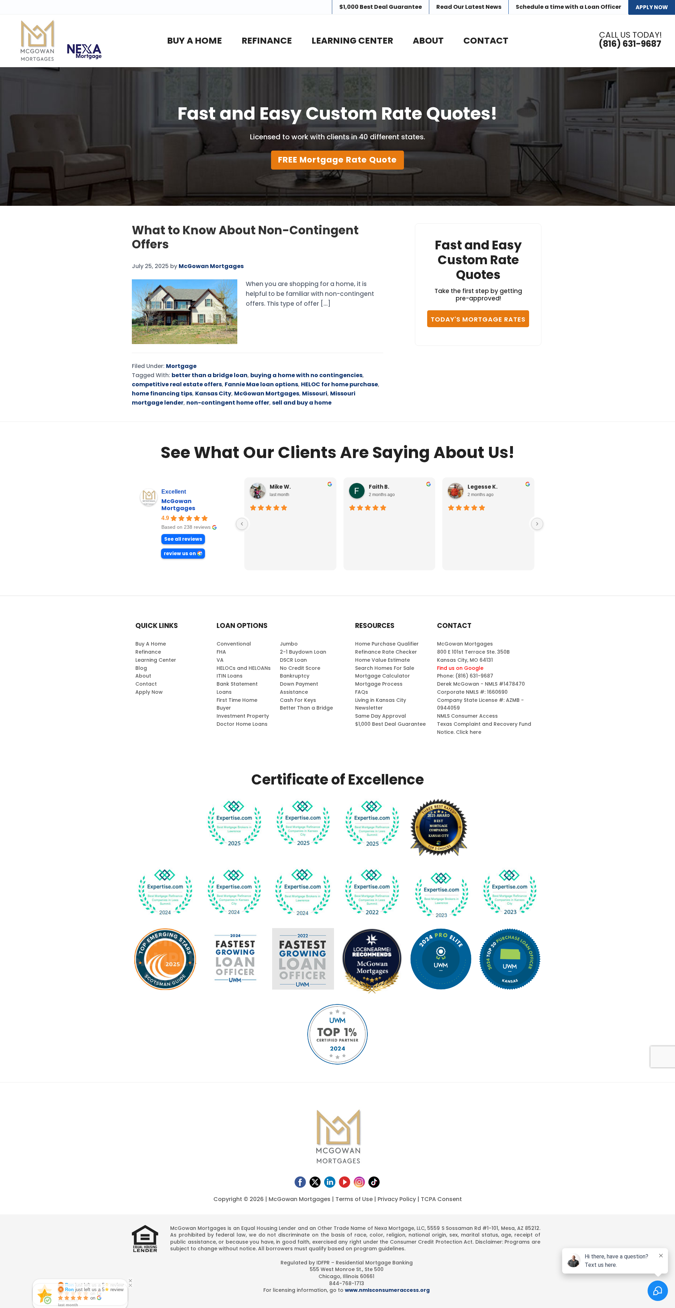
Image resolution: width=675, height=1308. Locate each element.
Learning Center (155, 659)
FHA (221, 651)
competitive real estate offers (177, 384)
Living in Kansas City (380, 700)
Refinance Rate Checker (386, 651)
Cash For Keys (298, 700)
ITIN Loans (230, 675)
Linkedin (329, 1182)
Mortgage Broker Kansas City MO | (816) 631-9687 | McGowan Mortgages (36, 40)
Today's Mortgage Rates (478, 319)
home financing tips (162, 393)
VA (220, 659)
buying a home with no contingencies (306, 375)
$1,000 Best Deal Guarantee (390, 724)
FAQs (361, 692)
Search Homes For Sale (384, 668)
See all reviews (183, 539)
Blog (141, 668)
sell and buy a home (302, 403)
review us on (180, 553)
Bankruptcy (294, 675)
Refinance (148, 651)
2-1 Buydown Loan (303, 651)
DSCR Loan (293, 659)
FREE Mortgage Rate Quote (337, 159)
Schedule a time (568, 7)
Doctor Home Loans (242, 724)
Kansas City (213, 393)
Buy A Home (150, 643)
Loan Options (242, 625)
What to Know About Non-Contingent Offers (245, 237)
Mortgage (181, 366)
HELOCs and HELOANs (244, 668)
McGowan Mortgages (266, 393)
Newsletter (369, 707)
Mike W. (280, 487)
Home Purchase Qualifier (387, 643)
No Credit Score (300, 668)
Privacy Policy (397, 1199)
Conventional (234, 643)
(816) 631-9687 (630, 44)
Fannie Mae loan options (261, 384)
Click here (468, 732)
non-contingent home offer (227, 403)
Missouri (314, 393)
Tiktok (374, 1182)
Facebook (300, 1182)
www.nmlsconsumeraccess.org (387, 1290)
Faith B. (379, 487)
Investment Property (243, 715)
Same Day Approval (380, 715)
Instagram (359, 1182)
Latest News (468, 7)
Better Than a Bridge (306, 707)
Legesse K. (482, 487)
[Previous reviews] (242, 524)
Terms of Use (354, 1199)
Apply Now (652, 7)
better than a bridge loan (210, 375)
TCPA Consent (441, 1199)
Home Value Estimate (382, 659)
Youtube (344, 1182)
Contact (146, 683)
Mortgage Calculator (382, 675)
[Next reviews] (537, 524)
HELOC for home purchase (339, 384)
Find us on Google (460, 668)
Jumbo (289, 643)
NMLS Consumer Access (467, 715)
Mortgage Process (379, 683)
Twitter (315, 1182)
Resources (374, 625)
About (143, 675)
